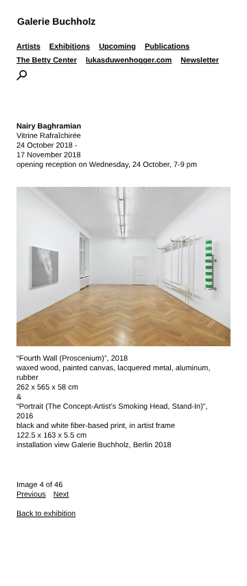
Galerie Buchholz (56, 21)
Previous (31, 495)
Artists (28, 47)
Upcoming (117, 47)
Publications (167, 47)
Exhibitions (69, 47)
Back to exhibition (45, 514)
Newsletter (199, 60)
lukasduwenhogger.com (129, 60)
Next (61, 495)
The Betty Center (46, 60)
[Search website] (21, 77)
